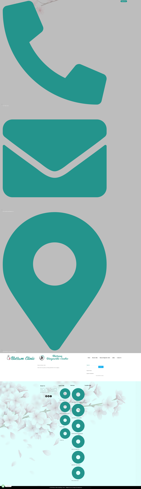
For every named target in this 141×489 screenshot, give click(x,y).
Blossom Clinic (95, 357)
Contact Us (119, 357)
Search (88, 365)
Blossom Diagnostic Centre (105, 357)
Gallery (113, 357)
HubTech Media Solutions (86, 487)
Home (89, 357)
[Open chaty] (3, 486)
